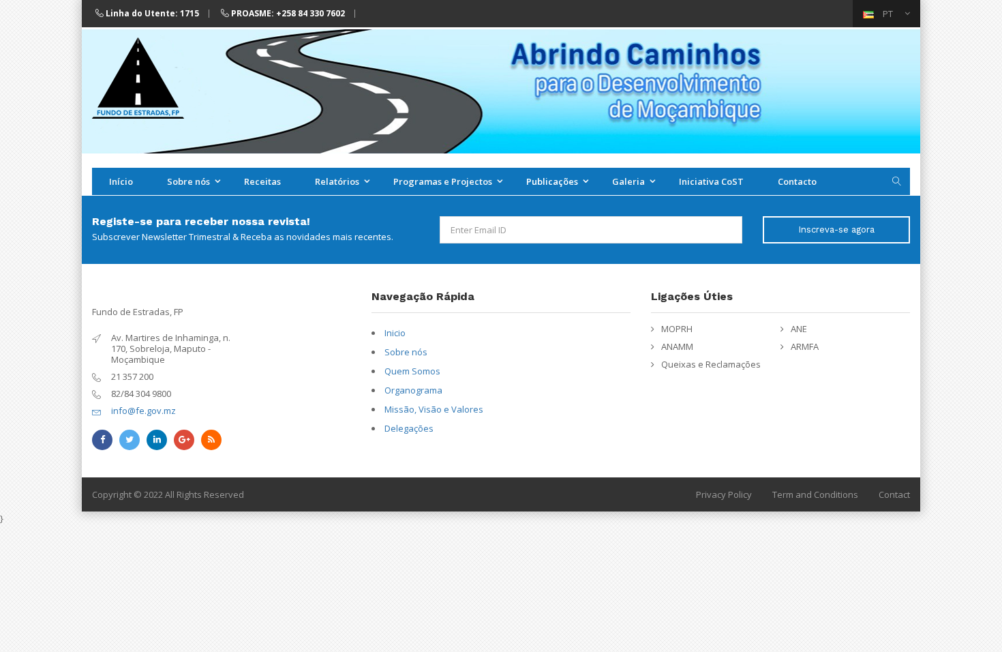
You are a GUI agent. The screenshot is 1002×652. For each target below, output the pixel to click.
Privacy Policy (724, 494)
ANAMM (677, 346)
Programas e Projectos (442, 181)
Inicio (395, 333)
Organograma (413, 390)
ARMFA (805, 346)
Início (121, 181)
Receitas (262, 181)
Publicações (552, 181)
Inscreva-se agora (836, 229)
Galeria (628, 181)
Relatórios (337, 181)
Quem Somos (412, 371)
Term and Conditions (815, 494)
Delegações (409, 428)
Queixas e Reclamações (711, 364)
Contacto (797, 181)
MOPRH (677, 328)
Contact (894, 494)
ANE (799, 328)
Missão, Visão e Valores (433, 409)
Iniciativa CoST (711, 181)
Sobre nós (188, 181)
